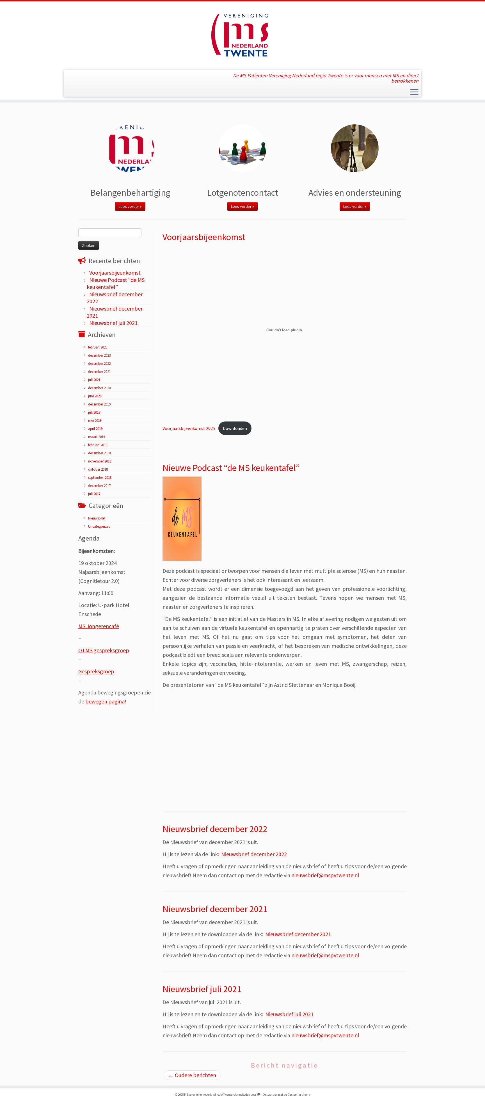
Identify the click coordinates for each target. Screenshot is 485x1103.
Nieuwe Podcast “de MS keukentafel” (116, 283)
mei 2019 (94, 420)
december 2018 (99, 453)
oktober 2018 (98, 469)
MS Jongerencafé (98, 626)
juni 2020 (94, 396)
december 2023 (99, 355)
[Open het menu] (414, 92)
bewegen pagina (105, 701)
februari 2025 (97, 347)
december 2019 (99, 404)
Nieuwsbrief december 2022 (215, 829)
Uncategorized (99, 526)
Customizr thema (298, 1095)
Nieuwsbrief (96, 518)
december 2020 (99, 388)
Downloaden (235, 428)
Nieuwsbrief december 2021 (215, 909)
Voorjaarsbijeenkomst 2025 (189, 428)
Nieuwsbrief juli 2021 (113, 322)
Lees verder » (130, 206)
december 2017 (99, 485)
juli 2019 (94, 412)
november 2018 (99, 461)
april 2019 (95, 428)
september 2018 (99, 477)
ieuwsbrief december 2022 (256, 854)
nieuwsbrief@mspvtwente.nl (325, 875)
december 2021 (99, 371)
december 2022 (99, 363)
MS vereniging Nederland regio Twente (208, 1095)
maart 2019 (96, 436)
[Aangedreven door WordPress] (259, 1093)
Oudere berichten (192, 1075)
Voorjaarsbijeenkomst (115, 272)
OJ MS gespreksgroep (103, 650)
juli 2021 (94, 379)
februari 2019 (97, 445)
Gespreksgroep (96, 671)
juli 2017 (94, 493)
